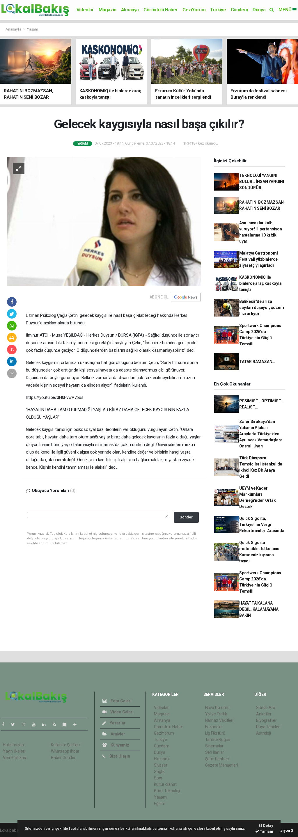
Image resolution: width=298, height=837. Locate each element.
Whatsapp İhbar (65, 751)
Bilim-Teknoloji (167, 790)
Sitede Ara (265, 707)
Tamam (266, 831)
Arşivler (117, 734)
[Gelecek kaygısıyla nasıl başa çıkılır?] (104, 221)
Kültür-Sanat (165, 784)
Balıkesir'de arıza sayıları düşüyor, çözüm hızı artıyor (261, 307)
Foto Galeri (121, 701)
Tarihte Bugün (217, 739)
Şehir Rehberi (217, 758)
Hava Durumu (217, 707)
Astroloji (263, 733)
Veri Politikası (14, 757)
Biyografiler (266, 720)
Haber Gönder (63, 757)
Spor (158, 778)
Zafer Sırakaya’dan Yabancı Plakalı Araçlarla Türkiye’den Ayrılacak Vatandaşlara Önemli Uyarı (261, 433)
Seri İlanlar (214, 752)
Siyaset (160, 765)
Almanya (130, 10)
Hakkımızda (13, 744)
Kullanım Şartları (65, 744)
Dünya (259, 10)
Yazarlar (117, 723)
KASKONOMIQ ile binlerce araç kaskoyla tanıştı (260, 283)
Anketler (263, 714)
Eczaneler (214, 726)
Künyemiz (119, 745)
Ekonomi (162, 758)
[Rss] (57, 724)
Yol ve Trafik (216, 714)
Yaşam (32, 29)
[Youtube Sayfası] (36, 724)
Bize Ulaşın (119, 756)
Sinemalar (214, 746)
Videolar (85, 10)
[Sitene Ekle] (77, 724)
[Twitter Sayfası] (15, 724)
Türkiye (218, 10)
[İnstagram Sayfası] (26, 724)
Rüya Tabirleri (268, 726)
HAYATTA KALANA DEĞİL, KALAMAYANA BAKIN (259, 609)
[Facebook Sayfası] (5, 724)
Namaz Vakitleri (219, 720)
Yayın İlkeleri (14, 751)
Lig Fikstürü (215, 733)
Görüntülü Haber (160, 10)
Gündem (239, 10)
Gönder (186, 517)
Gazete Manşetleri (221, 765)
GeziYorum (193, 10)
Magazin (107, 10)
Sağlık (159, 771)
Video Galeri (121, 712)
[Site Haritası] (67, 724)
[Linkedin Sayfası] (46, 724)
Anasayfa (14, 29)
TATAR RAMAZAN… (257, 361)
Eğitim (159, 803)
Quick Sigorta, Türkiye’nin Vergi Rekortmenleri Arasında (261, 524)
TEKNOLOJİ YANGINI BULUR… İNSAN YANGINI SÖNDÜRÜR (261, 181)
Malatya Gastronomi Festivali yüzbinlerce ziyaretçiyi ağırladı (258, 259)
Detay (267, 825)
